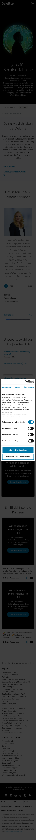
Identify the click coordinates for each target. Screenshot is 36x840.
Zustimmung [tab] (6, 387)
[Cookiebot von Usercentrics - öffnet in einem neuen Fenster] (25, 381)
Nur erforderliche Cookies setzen (18, 457)
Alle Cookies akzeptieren (18, 450)
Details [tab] (17, 387)
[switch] (31, 428)
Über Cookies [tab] (29, 387)
